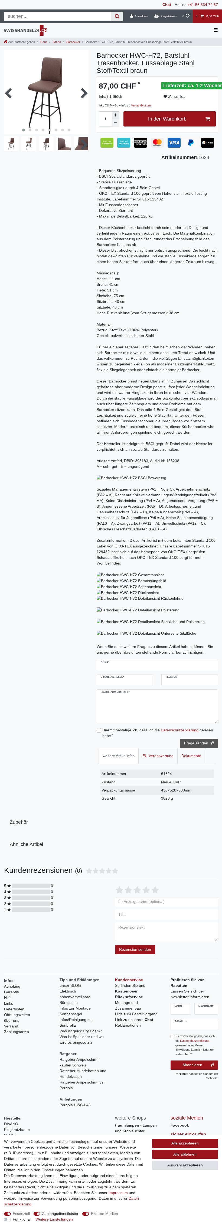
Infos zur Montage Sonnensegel (75, 1011)
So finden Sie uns (130, 985)
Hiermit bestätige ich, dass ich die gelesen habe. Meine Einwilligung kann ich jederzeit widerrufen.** (195, 1045)
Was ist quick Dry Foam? (81, 1031)
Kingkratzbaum (17, 1129)
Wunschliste (176, 97)
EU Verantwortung (158, 756)
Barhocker (73, 42)
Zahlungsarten (16, 1032)
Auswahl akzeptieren (185, 1165)
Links (8, 1003)
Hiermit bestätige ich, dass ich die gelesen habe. (157, 733)
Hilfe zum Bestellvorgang (136, 1014)
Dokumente (191, 756)
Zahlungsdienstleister (60, 1213)
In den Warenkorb (167, 119)
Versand (11, 1026)
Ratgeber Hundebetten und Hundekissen (83, 1074)
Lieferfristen (14, 1009)
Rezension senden (135, 949)
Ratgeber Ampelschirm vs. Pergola (82, 1085)
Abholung (12, 986)
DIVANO (11, 1124)
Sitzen (56, 42)
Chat (166, 4)
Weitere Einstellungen (54, 1219)
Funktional (22, 1219)
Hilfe (8, 997)
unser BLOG (70, 985)
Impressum (118, 1193)
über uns (11, 1020)
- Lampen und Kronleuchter (136, 1128)
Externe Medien (104, 1213)
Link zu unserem (134, 1019)
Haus (43, 42)
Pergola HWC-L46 (75, 1105)
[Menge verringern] (115, 123)
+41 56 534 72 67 (203, 4)
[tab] (119, 756)
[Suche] (117, 16)
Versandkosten (141, 105)
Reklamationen (128, 1025)
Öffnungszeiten (17, 1015)
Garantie (11, 992)
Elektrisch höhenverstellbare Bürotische (75, 997)
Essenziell (21, 1213)
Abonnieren (192, 1065)
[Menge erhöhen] (115, 115)
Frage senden (196, 743)
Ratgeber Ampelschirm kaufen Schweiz (79, 1062)
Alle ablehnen (185, 1154)
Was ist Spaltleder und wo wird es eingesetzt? (82, 1039)
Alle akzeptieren (185, 1143)
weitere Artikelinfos (119, 756)
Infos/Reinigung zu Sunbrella (76, 1022)
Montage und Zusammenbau (128, 1005)
